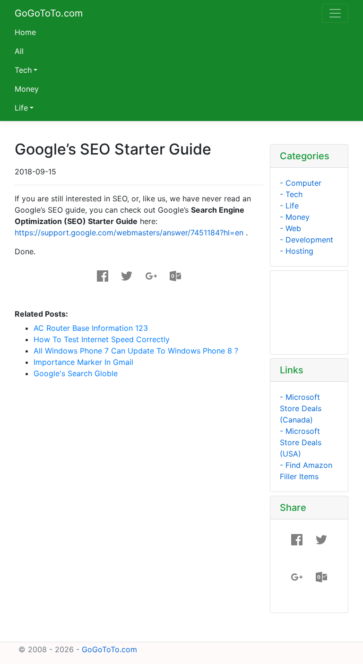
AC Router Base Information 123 (91, 328)
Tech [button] (23, 70)
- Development (306, 239)
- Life (289, 205)
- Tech (291, 194)
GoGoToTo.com (49, 13)
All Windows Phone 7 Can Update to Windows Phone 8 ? (136, 350)
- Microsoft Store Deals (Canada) (300, 408)
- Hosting (296, 251)
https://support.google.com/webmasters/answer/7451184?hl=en (129, 232)
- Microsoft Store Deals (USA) (300, 442)
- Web (290, 228)
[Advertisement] (140, 401)
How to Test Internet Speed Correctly (102, 339)
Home (25, 32)
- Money (295, 217)
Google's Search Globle (76, 373)
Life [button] (21, 107)
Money (27, 89)
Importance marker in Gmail (83, 362)
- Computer (300, 183)
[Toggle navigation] (335, 13)
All (19, 51)
